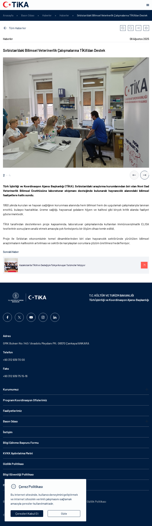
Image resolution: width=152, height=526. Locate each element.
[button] (134, 175)
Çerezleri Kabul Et (27, 513)
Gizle (64, 513)
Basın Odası (27, 15)
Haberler (47, 15)
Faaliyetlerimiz (12, 410)
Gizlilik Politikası (13, 463)
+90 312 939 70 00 (14, 359)
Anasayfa (8, 15)
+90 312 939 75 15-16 (15, 376)
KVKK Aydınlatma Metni (18, 453)
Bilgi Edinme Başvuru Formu (21, 442)
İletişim (7, 432)
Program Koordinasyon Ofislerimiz (25, 400)
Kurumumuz (11, 389)
